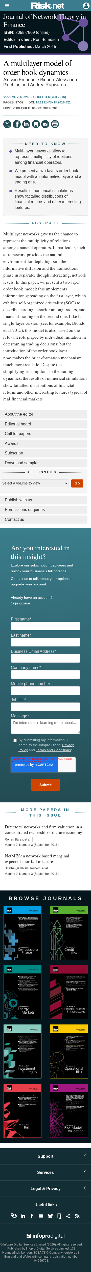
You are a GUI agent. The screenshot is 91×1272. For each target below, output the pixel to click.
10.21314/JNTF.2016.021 (53, 103)
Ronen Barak (14, 839)
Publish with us (18, 500)
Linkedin (23, 1216)
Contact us (14, 519)
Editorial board (18, 424)
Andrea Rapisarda (48, 85)
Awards (11, 443)
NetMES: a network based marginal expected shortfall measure (37, 858)
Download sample (21, 463)
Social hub (68, 1216)
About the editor (19, 414)
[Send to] (45, 124)
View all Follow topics (14, 1216)
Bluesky (50, 1216)
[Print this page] (55, 124)
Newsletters (41, 1216)
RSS (77, 1216)
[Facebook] (17, 124)
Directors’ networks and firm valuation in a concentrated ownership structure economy (43, 829)
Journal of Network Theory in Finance (44, 20)
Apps (59, 1216)
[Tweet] (7, 124)
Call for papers (18, 433)
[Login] (85, 5)
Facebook (32, 1216)
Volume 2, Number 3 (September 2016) (34, 97)
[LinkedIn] (26, 124)
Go (77, 483)
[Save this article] (36, 124)
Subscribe (14, 453)
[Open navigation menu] (5, 6)
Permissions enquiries (25, 509)
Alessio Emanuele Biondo (28, 80)
